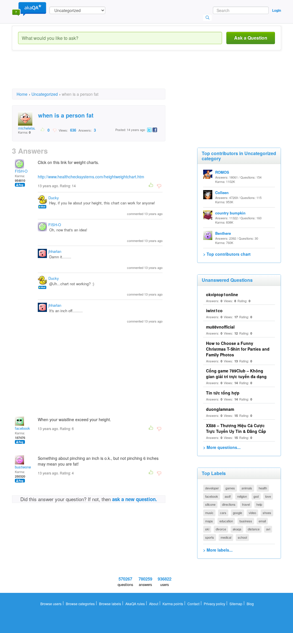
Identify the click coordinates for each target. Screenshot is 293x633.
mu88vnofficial (220, 327)
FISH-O (21, 171)
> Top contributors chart (227, 254)
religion (242, 496)
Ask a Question (250, 37)
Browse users (51, 603)
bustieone (23, 467)
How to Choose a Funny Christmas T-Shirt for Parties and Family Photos (238, 348)
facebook (22, 428)
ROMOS (222, 172)
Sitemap (235, 603)
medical (226, 537)
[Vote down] (54, 130)
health (263, 488)
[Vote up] (42, 130)
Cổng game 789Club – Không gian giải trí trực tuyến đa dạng (236, 373)
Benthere (223, 233)
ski (207, 529)
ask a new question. (134, 499)
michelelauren (29, 128)
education (226, 521)
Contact (193, 603)
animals (246, 488)
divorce (221, 529)
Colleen (222, 192)
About (153, 603)
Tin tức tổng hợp (222, 393)
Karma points (173, 603)
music (209, 512)
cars (223, 512)
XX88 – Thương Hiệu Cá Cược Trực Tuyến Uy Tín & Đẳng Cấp (236, 428)
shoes (267, 512)
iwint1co (214, 310)
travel (246, 504)
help (259, 504)
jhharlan (54, 251)
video (252, 512)
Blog (250, 603)
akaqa (237, 529)
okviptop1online (222, 294)
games (230, 488)
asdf (228, 496)
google (237, 512)
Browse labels (110, 603)
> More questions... (222, 447)
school (242, 537)
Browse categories (80, 603)
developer (212, 488)
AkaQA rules (135, 603)
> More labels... (218, 550)
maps (209, 521)
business (245, 521)
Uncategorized (44, 94)
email (262, 521)
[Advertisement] (116, 74)
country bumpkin (230, 213)
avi (268, 529)
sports (209, 537)
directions (228, 504)
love (268, 496)
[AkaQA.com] (29, 8)
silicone (210, 504)
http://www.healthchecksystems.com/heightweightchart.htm (91, 176)
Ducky (53, 197)
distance (254, 529)
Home (22, 94)
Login (276, 10)
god (256, 496)
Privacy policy (214, 603)
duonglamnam (220, 409)
